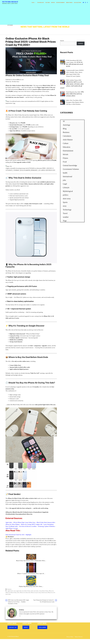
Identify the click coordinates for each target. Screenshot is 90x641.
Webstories (69, 2)
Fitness (65, 158)
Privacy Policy (70, 636)
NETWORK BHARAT (10, 2)
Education (66, 147)
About (26, 627)
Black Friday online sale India (31, 591)
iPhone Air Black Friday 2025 (12, 592)
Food (65, 162)
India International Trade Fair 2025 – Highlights (18, 534)
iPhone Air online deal (25, 592)
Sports (53, 2)
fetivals (65, 154)
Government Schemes (71, 169)
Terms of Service (79, 636)
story (64, 206)
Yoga (65, 221)
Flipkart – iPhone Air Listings (23, 524)
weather (66, 217)
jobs (64, 180)
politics (65, 195)
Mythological (68, 191)
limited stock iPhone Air (47, 592)
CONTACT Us (12, 627)
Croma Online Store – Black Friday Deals (36, 522)
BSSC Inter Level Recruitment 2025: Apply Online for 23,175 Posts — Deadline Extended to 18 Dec (18, 601)
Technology (40, 2)
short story (67, 199)
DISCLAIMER (42, 627)
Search (62, 40)
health (65, 173)
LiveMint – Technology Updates (40, 526)
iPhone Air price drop (36, 592)
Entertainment (60, 2)
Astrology (66, 125)
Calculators (67, 136)
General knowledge (70, 165)
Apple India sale (20, 591)
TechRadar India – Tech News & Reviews (20, 526)
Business (9, 589)
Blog (33, 2)
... (20, 615)
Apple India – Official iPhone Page (15, 522)
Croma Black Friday (43, 591)
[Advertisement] (45, 15)
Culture (47, 2)
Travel (65, 213)
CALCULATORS (77, 2)
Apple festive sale (11, 591)
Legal (65, 184)
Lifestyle (66, 187)
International (67, 176)
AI (64, 121)
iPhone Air (51, 591)
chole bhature (68, 140)
